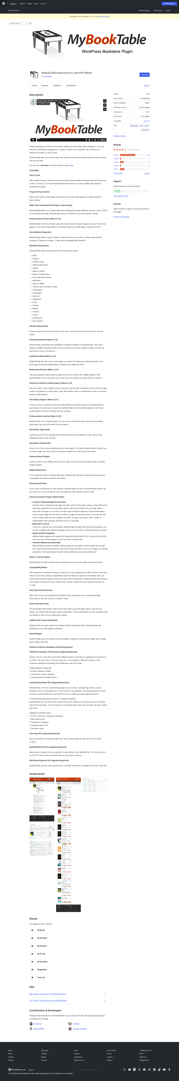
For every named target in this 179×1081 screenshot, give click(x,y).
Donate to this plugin (121, 217)
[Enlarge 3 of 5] (52, 843)
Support (147, 85)
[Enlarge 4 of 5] (78, 780)
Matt (142, 1054)
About (10, 1050)
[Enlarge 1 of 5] (52, 780)
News (10, 1054)
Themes (44, 1054)
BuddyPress (145, 1060)
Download (144, 75)
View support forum (121, 196)
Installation (57, 85)
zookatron (48, 76)
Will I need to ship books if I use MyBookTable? (47, 994)
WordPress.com (146, 1050)
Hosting (11, 1057)
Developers (78, 1057)
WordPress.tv (79, 1060)
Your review (118, 173)
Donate (110, 1057)
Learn (76, 1050)
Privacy (10, 1060)
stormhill (76, 1024)
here (71, 165)
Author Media (39, 1029)
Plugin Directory (13, 10)
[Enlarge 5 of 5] (105, 780)
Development (71, 85)
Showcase (44, 1050)
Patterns (44, 1060)
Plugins (43, 1057)
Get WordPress (169, 3)
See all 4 (147, 121)
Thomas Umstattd (80, 1029)
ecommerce (145, 130)
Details (34, 85)
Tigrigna (30, 1070)
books (147, 126)
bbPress (143, 1057)
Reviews (45, 85)
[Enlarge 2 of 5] (52, 826)
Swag (110, 1060)
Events (109, 1054)
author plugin (134, 126)
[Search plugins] (30, 23)
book (141, 126)
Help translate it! (104, 16)
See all (147, 173)
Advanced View (120, 136)
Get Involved (111, 1050)
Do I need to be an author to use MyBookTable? (48, 1001)
